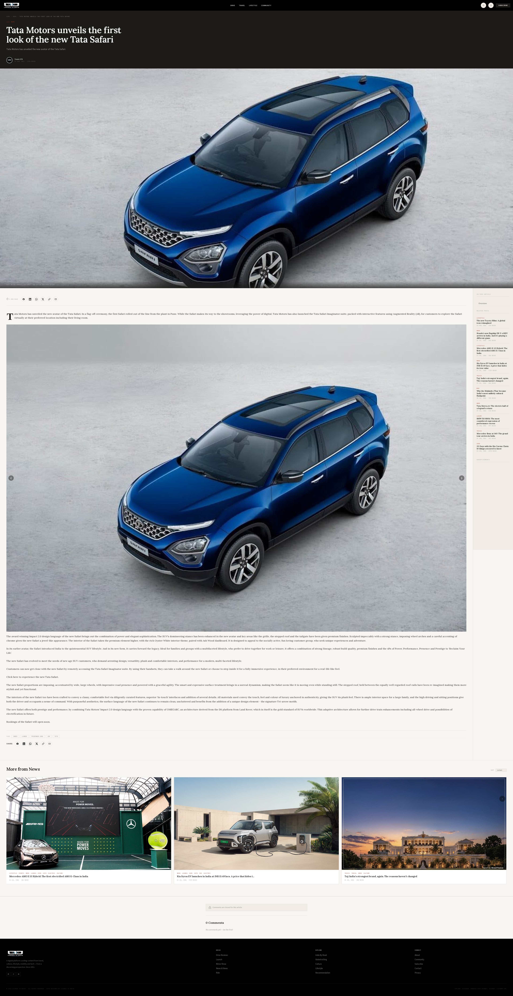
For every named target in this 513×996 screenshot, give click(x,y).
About (417, 955)
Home (8, 16)
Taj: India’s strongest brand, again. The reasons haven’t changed (493, 379)
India (15, 736)
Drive (232, 5)
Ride (218, 972)
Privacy (418, 972)
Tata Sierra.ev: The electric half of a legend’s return (206, 876)
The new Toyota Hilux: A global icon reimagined (491, 321)
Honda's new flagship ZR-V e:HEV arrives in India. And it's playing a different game (492, 335)
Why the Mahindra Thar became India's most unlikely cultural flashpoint (491, 393)
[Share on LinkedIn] (30, 299)
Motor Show (221, 964)
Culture (318, 964)
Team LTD (18, 59)
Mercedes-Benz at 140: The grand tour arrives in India (492, 434)
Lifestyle (253, 5)
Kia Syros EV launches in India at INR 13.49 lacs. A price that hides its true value (492, 365)
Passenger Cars (37, 736)
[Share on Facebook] (23, 299)
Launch (24, 736)
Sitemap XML (502, 989)
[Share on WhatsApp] (36, 299)
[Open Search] (483, 5)
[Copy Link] (49, 299)
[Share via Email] (55, 299)
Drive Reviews (222, 955)
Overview (483, 303)
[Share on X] (42, 299)
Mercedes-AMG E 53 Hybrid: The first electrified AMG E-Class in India (492, 350)
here (15, 676)
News (14, 16)
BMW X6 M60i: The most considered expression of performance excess (488, 421)
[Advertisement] (493, 504)
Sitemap (492, 989)
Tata (56, 736)
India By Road (321, 955)
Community (266, 5)
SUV (49, 736)
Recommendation (322, 972)
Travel (242, 5)
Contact (418, 968)
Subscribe (503, 5)
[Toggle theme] (491, 5)
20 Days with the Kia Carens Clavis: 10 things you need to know (493, 447)
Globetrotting (321, 959)
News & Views (222, 968)
